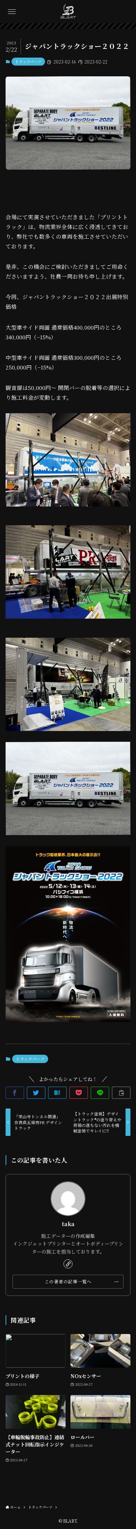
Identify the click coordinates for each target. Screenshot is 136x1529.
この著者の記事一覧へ (68, 1281)
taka (68, 1224)
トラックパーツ (28, 61)
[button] (11, 11)
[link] (68, 1263)
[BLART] (68, 11)
